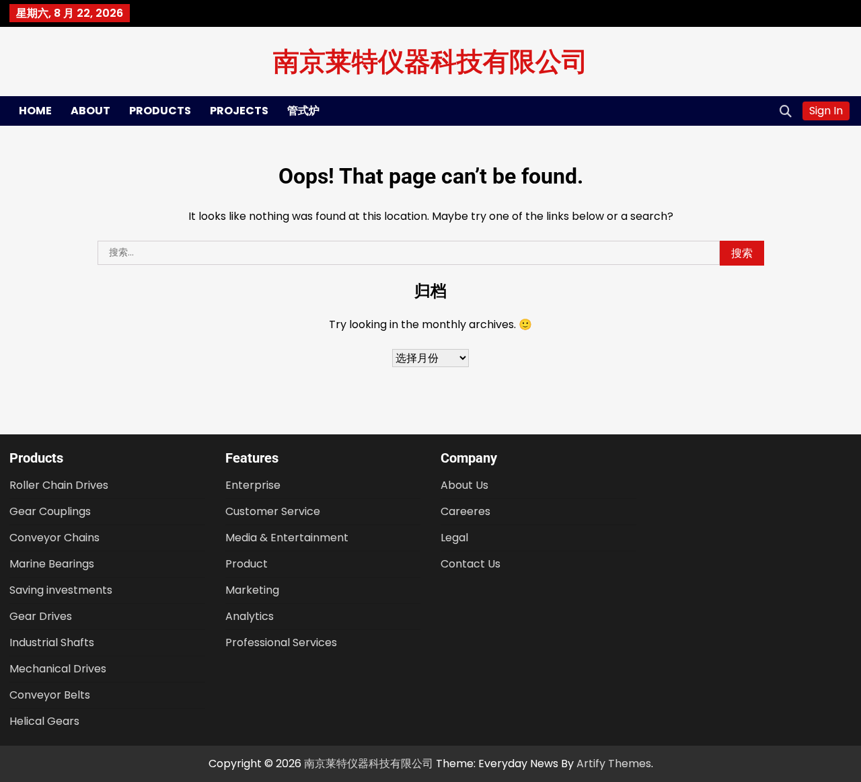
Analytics (249, 616)
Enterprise (252, 485)
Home (35, 110)
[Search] (786, 111)
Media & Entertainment (286, 537)
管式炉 (303, 110)
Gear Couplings (50, 511)
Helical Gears (44, 721)
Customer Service (272, 511)
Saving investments (60, 590)
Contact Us (470, 564)
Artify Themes (613, 763)
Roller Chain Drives (58, 485)
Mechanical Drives (57, 668)
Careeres (465, 511)
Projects (239, 110)
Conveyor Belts (49, 695)
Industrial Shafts (51, 642)
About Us (464, 485)
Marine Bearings (51, 564)
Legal (454, 537)
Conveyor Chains (54, 537)
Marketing (252, 590)
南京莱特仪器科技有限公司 (430, 60)
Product (246, 564)
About (90, 110)
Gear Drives (40, 616)
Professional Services (281, 642)
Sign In (826, 110)
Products (160, 110)
